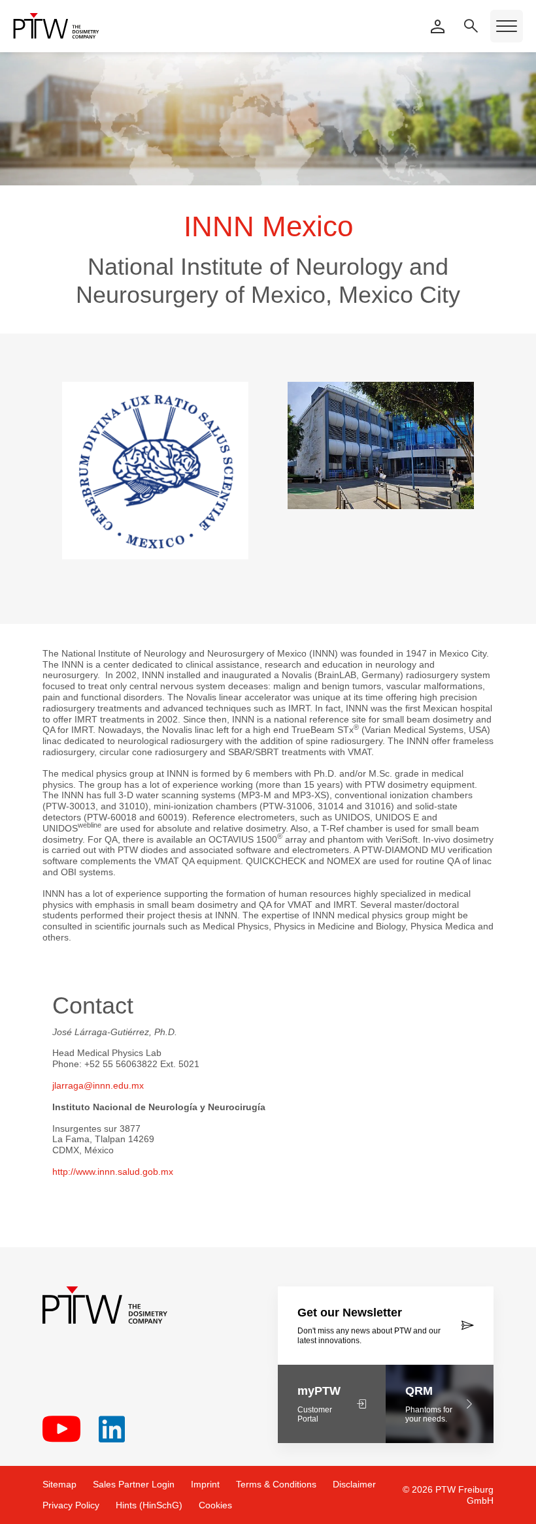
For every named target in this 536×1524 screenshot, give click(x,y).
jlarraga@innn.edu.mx (98, 1085)
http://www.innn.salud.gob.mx (112, 1171)
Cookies (215, 1505)
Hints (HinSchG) (149, 1505)
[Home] (56, 26)
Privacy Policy (70, 1505)
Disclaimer (354, 1484)
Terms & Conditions (276, 1484)
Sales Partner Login (134, 1484)
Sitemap (59, 1484)
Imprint (205, 1484)
